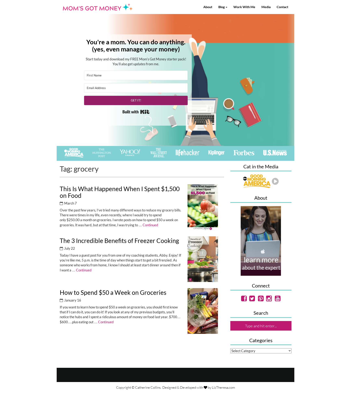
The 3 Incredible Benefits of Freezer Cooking (119, 240)
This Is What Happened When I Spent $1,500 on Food (120, 192)
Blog (221, 7)
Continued (150, 225)
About (207, 7)
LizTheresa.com (223, 387)
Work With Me (244, 7)
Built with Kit (136, 111)
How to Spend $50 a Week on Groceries (113, 292)
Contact (282, 7)
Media (266, 7)
